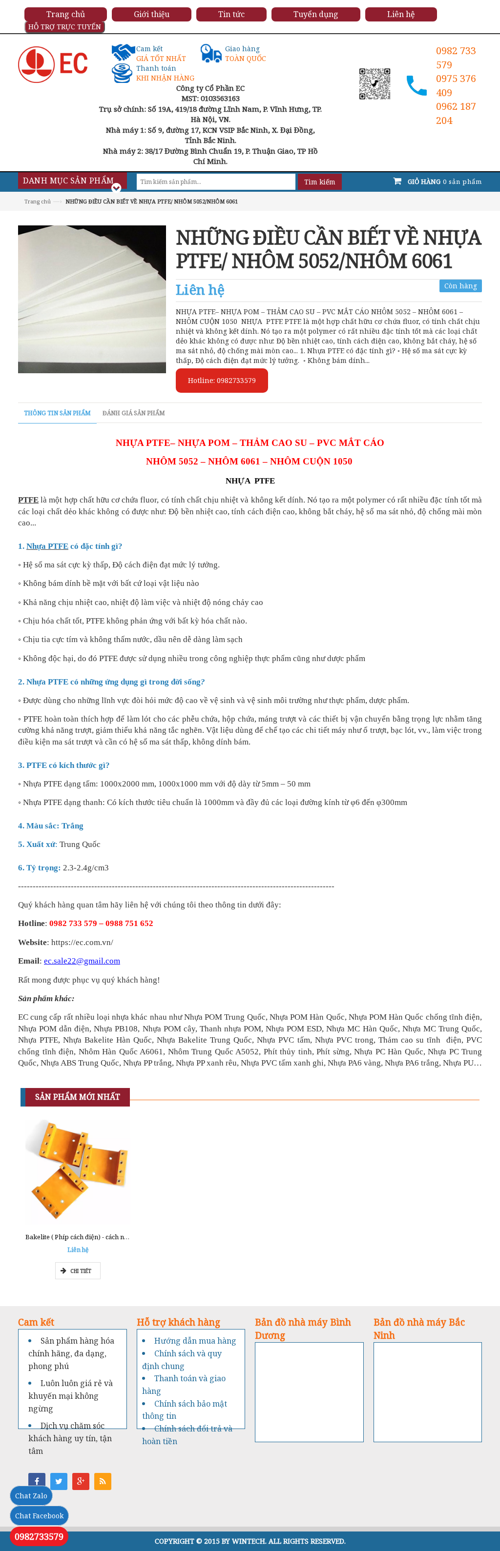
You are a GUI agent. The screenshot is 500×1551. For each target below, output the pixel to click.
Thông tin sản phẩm (57, 413)
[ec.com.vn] (52, 63)
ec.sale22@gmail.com (82, 961)
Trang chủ (37, 201)
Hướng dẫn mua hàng (195, 1340)
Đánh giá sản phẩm (134, 413)
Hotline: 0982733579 (222, 380)
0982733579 (39, 1536)
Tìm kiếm (319, 181)
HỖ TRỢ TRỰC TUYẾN (64, 26)
